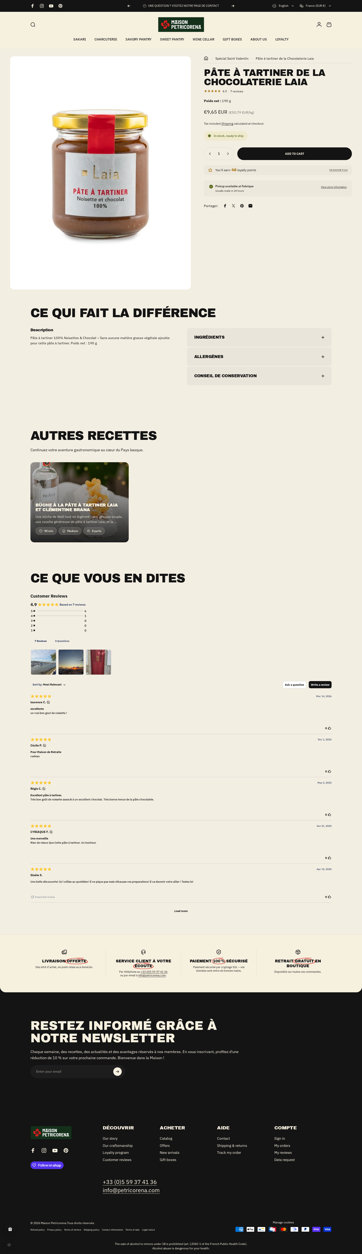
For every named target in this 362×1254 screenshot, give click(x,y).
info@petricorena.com (152, 975)
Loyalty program (116, 1152)
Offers (165, 1145)
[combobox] (283, 6)
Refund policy (37, 1229)
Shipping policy (91, 1229)
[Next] (233, 6)
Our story (110, 1138)
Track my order (229, 1152)
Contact (223, 1138)
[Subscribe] (117, 1071)
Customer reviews (117, 1159)
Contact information (112, 1229)
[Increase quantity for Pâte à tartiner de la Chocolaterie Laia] (229, 154)
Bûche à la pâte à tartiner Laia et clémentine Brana (77, 507)
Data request (284, 1159)
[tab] (40, 641)
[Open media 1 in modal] (100, 173)
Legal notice (148, 1229)
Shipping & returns (232, 1145)
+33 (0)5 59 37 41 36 (154, 972)
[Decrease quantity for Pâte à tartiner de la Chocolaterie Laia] (209, 154)
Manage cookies (283, 1222)
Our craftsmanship (118, 1145)
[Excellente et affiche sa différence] (43, 662)
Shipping (227, 123)
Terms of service (72, 1229)
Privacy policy (54, 1229)
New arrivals (169, 1152)
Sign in (279, 1138)
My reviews (283, 1152)
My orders (282, 1145)
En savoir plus (338, 170)
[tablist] (181, 641)
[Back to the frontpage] (206, 58)
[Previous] (129, 6)
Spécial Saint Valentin (232, 58)
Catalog (166, 1138)
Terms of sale (132, 1229)
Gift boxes (168, 1159)
